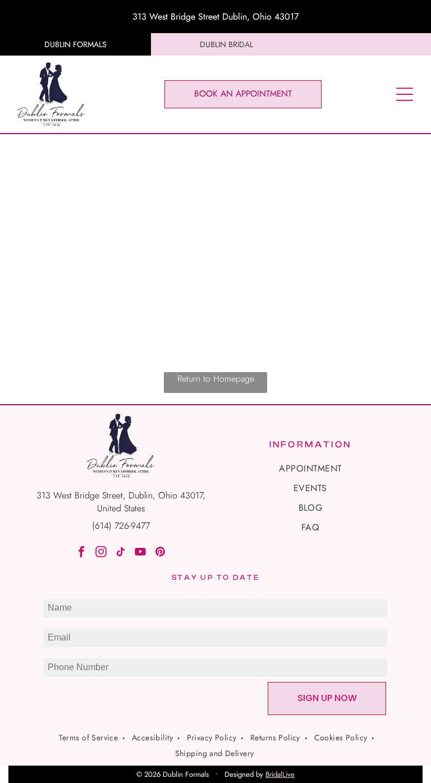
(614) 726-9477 (121, 525)
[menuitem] (310, 468)
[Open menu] (404, 94)
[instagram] (101, 553)
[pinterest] (160, 553)
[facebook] (81, 553)
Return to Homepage (215, 378)
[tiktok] (120, 553)
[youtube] (140, 553)
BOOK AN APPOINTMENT (243, 94)
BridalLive (280, 774)
